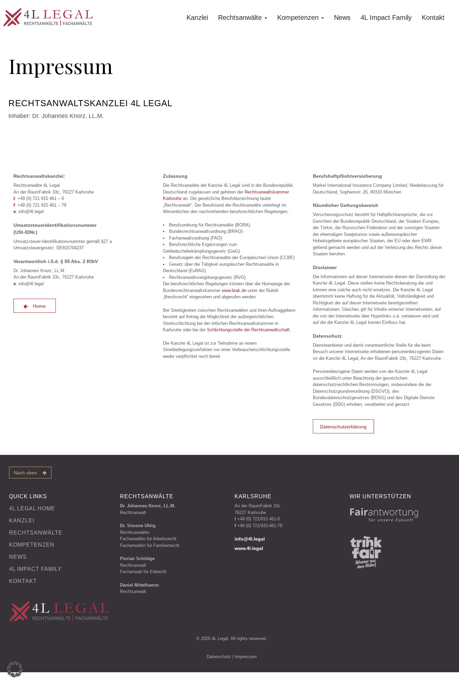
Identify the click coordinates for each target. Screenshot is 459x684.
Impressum (246, 656)
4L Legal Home (32, 508)
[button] (15, 669)
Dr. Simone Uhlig (138, 525)
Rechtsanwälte (241, 17)
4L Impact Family (386, 17)
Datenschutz (219, 656)
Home (37, 306)
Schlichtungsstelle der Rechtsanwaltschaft (248, 329)
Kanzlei (197, 17)
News (342, 17)
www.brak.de (234, 290)
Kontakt (433, 17)
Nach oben (28, 472)
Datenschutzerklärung (343, 426)
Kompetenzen (299, 17)
